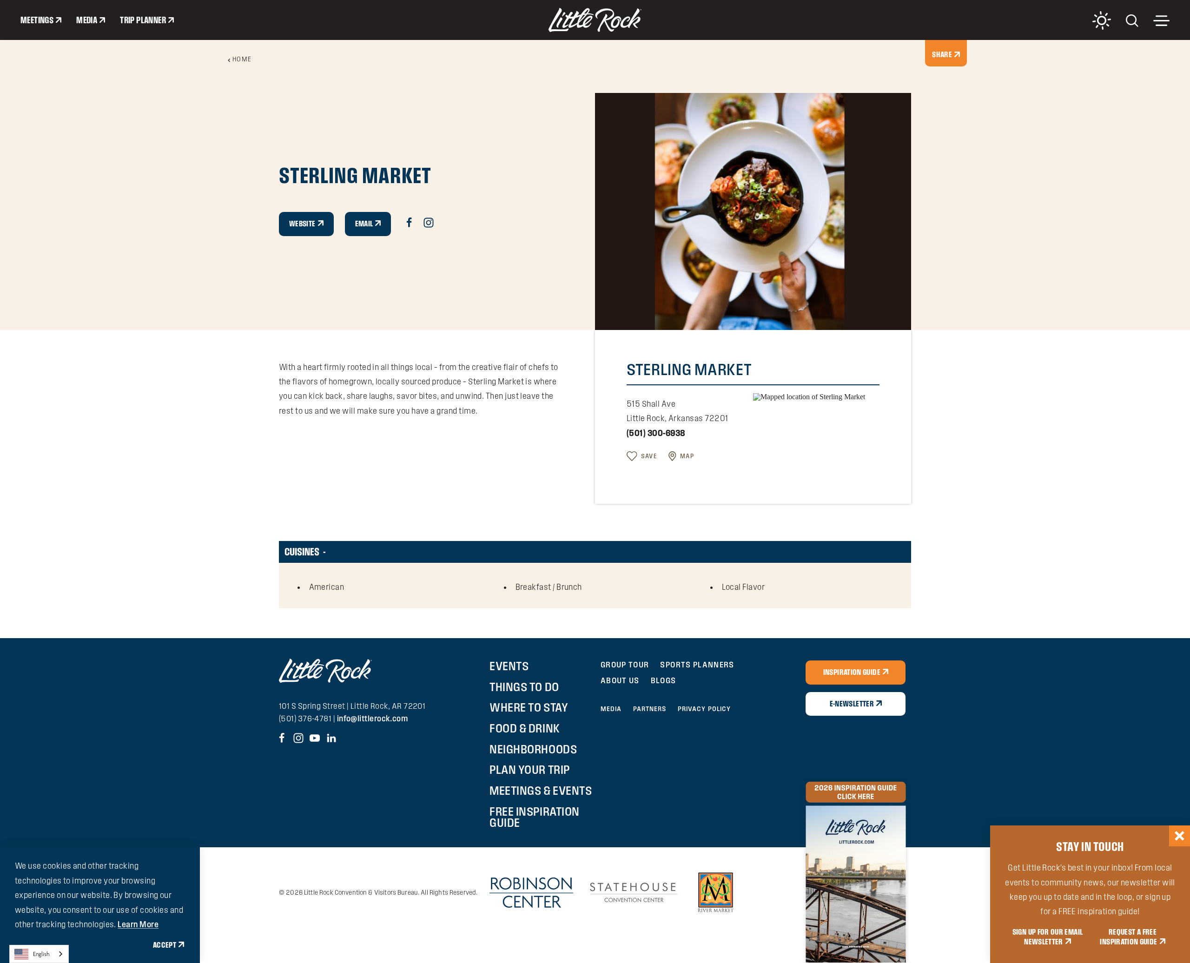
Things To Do (524, 686)
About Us (620, 680)
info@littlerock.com (372, 718)
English (41, 953)
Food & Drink (524, 728)
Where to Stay (528, 707)
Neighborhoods (533, 749)
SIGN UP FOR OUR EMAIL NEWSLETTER (1047, 937)
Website (302, 223)
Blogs (663, 680)
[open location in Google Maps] (809, 396)
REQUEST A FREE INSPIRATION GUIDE (1128, 937)
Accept (164, 945)
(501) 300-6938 (656, 433)
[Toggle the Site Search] (1132, 19)
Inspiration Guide (851, 672)
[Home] (595, 20)
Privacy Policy (704, 708)
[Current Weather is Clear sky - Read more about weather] (1101, 20)
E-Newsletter (852, 703)
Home (242, 59)
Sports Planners (697, 664)
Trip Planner (143, 20)
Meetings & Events (540, 790)
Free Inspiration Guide (534, 817)
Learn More (138, 924)
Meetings (36, 20)
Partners (650, 708)
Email (364, 223)
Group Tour (625, 664)
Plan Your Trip (529, 769)
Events (509, 666)
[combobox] (39, 954)
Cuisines (301, 551)
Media (86, 20)
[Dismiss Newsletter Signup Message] (1179, 835)
